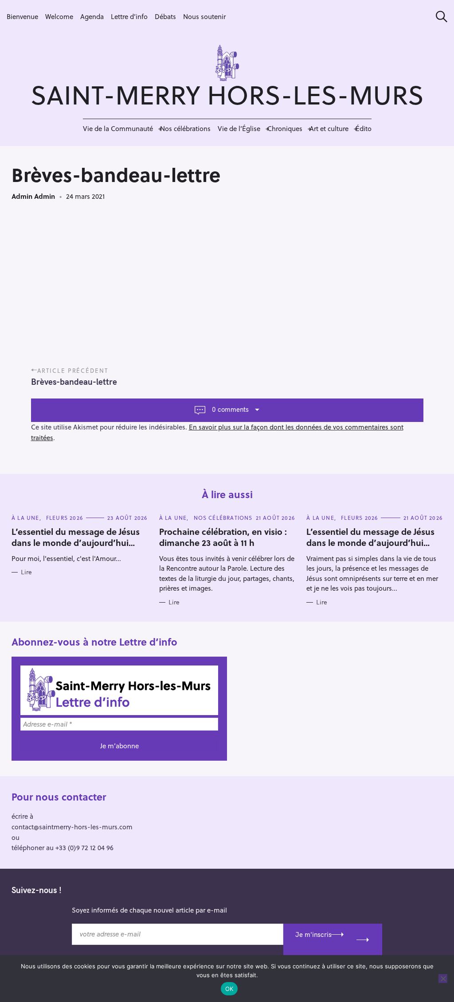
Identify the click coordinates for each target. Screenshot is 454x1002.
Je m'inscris (313, 934)
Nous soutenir (204, 16)
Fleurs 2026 (64, 518)
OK (229, 988)
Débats (165, 16)
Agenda (92, 16)
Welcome (59, 16)
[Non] (442, 978)
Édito (364, 128)
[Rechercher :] (438, 17)
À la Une (25, 518)
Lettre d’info (129, 16)
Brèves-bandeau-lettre (74, 381)
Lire (26, 572)
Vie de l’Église (239, 128)
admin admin (33, 196)
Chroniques (284, 128)
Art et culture (328, 128)
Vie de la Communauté (118, 128)
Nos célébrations (185, 128)
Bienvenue (22, 16)
